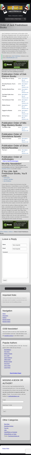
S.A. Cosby (6, 355)
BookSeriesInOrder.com (13, 436)
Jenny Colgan (7, 365)
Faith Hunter (6, 177)
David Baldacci (7, 349)
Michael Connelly (8, 361)
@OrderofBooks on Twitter (10, 434)
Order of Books (4, 231)
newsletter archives (6, 168)
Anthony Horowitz (8, 353)
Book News (6, 424)
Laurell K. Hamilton (8, 179)
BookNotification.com (12, 57)
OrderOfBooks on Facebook (10, 432)
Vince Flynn (7, 363)
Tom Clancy (7, 351)
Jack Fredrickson (16, 56)
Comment (5, 252)
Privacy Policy (5, 448)
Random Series (6, 319)
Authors (21, 15)
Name (4, 244)
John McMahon (7, 181)
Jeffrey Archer (7, 359)
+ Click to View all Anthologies (10, 161)
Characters (15, 15)
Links (5, 430)
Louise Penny (7, 367)
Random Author (6, 321)
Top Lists (6, 428)
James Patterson (8, 357)
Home (9, 15)
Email (4, 248)
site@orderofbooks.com (13, 396)
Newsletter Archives (8, 426)
